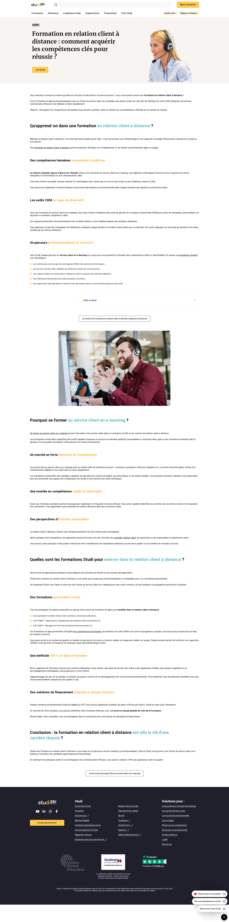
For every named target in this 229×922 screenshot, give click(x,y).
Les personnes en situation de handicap (179, 806)
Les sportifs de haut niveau (173, 811)
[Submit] (56, 5)
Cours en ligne (168, 820)
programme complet (188, 255)
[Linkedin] (44, 811)
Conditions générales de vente (88, 825)
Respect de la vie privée (128, 806)
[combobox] (112, 5)
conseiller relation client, (125, 537)
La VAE (165, 839)
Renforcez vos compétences (174, 825)
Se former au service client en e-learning (49, 433)
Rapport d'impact (188, 13)
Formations (37, 13)
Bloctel (121, 816)
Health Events (124, 825)
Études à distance (169, 835)
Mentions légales (82, 820)
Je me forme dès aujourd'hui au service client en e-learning (114, 773)
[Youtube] (38, 811)
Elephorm (122, 830)
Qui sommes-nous (83, 806)
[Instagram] (50, 811)
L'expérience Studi (72, 13)
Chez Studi (127, 13)
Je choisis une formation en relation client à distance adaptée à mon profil (114, 319)
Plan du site (167, 844)
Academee (123, 820)
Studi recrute (80, 816)
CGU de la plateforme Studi (86, 830)
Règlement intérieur (83, 835)
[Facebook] (57, 811)
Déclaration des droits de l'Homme (89, 839)
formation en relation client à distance (52, 147)
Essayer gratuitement (47, 823)
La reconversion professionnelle (175, 816)
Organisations (92, 13)
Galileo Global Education (128, 835)
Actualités (79, 811)
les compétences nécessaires (88, 631)
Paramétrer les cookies (128, 811)
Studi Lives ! (170, 13)
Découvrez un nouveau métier (174, 830)
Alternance (53, 13)
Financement (110, 13)
